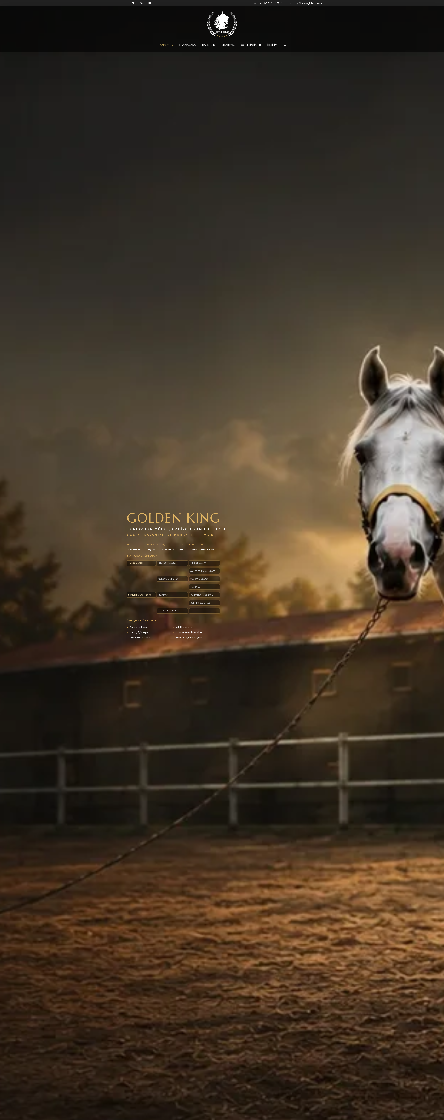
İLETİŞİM (272, 44)
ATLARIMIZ (228, 44)
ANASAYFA (166, 44)
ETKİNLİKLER (253, 44)
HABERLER (208, 44)
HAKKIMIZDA (187, 44)
